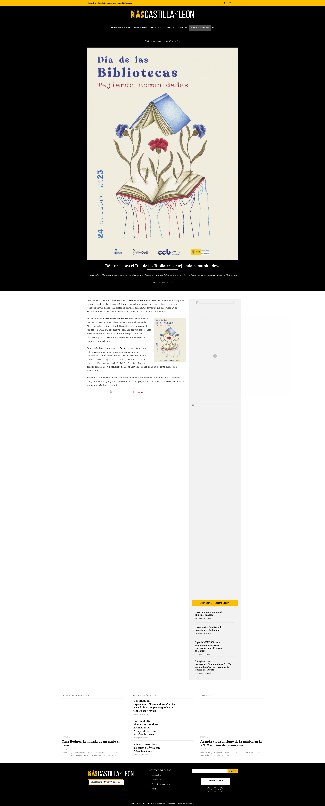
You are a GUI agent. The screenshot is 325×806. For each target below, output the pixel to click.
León (160, 41)
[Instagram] (230, 3)
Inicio (154, 789)
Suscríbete (156, 780)
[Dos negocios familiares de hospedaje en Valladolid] (230, 630)
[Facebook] (224, 3)
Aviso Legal (171, 804)
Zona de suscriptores (161, 784)
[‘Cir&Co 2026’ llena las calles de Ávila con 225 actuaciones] (178, 749)
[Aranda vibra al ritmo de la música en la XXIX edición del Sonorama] (232, 717)
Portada (65, 737)
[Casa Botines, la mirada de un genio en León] (230, 615)
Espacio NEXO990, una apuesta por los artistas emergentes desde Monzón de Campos (208, 646)
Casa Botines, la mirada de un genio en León (209, 613)
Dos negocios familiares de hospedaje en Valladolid (208, 628)
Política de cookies (158, 804)
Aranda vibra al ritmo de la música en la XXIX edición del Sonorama (231, 743)
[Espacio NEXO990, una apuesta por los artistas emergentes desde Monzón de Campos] (230, 645)
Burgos (204, 737)
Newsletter (156, 775)
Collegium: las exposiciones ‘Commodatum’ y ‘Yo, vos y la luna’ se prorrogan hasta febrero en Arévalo (213, 665)
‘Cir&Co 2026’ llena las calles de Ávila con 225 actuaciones (146, 748)
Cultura (150, 41)
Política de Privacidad (185, 804)
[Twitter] (236, 3)
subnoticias (173, 41)
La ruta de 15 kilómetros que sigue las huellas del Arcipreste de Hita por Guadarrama (145, 727)
